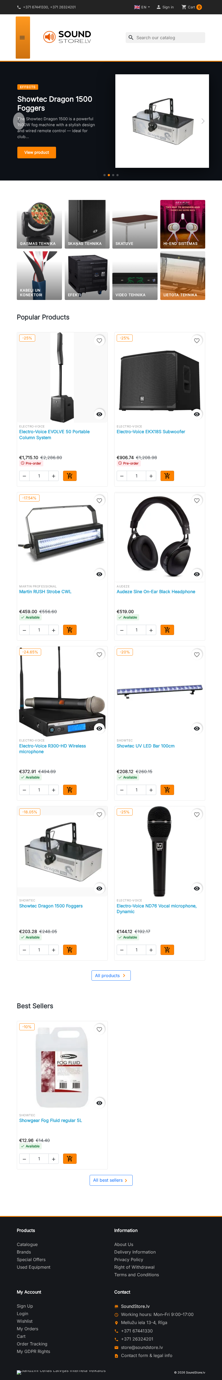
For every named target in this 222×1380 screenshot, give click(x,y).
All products (111, 975)
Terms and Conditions (136, 1274)
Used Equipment (33, 1267)
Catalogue (27, 1244)
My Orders (27, 1328)
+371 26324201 (137, 1339)
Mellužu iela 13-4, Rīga (144, 1322)
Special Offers (31, 1259)
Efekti (74, 295)
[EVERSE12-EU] (104, 175)
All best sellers (111, 1180)
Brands (24, 1252)
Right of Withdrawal (134, 1267)
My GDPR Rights (33, 1351)
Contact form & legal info (146, 1355)
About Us (123, 1244)
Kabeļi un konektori (31, 292)
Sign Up (25, 1306)
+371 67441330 (137, 1331)
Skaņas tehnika (85, 243)
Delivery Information (135, 1252)
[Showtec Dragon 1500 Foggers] (109, 175)
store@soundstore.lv (142, 1347)
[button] (165, 7)
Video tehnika (130, 295)
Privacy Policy (128, 1259)
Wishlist (24, 1321)
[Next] (203, 121)
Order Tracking (32, 1343)
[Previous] (19, 121)
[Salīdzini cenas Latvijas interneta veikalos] (61, 1372)
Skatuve (124, 243)
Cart (21, 1336)
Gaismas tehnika (38, 243)
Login (22, 1313)
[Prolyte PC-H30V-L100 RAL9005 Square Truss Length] (117, 175)
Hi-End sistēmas (181, 243)
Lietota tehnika (180, 295)
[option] (111, 121)
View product (36, 152)
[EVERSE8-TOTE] (113, 175)
